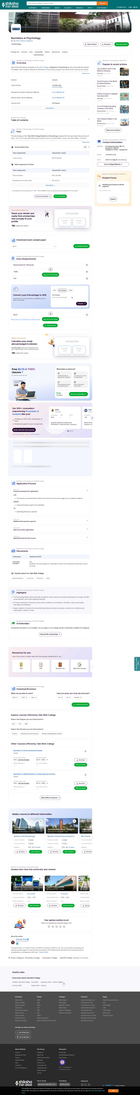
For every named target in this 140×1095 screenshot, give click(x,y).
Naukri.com (40, 1055)
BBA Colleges (63, 1008)
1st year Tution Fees (19, 757)
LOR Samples (107, 1010)
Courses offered (18, 893)
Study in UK (18, 1008)
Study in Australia (20, 1005)
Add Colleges (63, 1057)
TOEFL (43, 760)
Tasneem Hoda (21, 939)
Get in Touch (41, 1081)
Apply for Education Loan (88, 1000)
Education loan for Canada (88, 1015)
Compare (37, 851)
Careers (17, 1057)
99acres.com (40, 1062)
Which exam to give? (43, 1018)
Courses (24, 52)
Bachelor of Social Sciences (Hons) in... (61, 836)
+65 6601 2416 (110, 155)
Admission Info (51, 325)
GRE (38, 1002)
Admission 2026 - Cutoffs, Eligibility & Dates (55, 982)
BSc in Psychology (87, 836)
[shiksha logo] (24, 1082)
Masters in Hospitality (65, 1010)
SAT (38, 1013)
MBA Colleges (63, 1000)
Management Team (20, 1055)
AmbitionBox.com (42, 1068)
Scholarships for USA (87, 1002)
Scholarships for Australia (88, 1008)
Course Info (39, 52)
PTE (38, 1010)
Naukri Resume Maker (43, 1057)
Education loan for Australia (88, 1018)
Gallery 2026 (35, 985)
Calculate (80, 303)
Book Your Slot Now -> (78, 394)
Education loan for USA (87, 1013)
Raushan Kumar (101, 86)
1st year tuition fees (19, 897)
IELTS (38, 760)
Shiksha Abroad (41, 1070)
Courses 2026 (17, 985)
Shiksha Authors (19, 1060)
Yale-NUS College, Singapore (23, 41)
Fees (31, 52)
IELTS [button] (14, 246)
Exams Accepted (41, 757)
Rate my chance (121, 44)
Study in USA (19, 1000)
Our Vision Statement (21, 1068)
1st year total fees (19, 843)
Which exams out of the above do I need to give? (25, 319)
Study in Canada (19, 1002)
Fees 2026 (34, 982)
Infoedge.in (40, 1052)
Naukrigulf (40, 1060)
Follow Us (84, 1081)
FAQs (16, 1062)
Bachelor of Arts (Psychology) (24, 836)
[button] (90, 44)
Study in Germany (20, 1018)
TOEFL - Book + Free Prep (137, 664)
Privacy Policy (94, 1090)
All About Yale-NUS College (21, 982)
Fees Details (61, 196)
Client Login (62, 1052)
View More (49, 108)
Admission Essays (108, 1015)
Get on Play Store (24, 1032)
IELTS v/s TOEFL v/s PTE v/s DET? (46, 1020)
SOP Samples (107, 1005)
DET (38, 1008)
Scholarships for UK (86, 1010)
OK (113, 1091)
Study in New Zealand (21, 1010)
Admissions (56, 52)
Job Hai (39, 1073)
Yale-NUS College (42, 67)
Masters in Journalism (65, 1013)
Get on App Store (24, 1037)
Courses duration (19, 840)
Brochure (107, 44)
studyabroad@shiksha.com (48, 1084)
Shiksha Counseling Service (111, 1000)
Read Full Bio (43, 952)
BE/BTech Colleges (64, 1005)
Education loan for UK (87, 1020)
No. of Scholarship (41, 763)
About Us (17, 1052)
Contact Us (121, 7)
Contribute (63, 1081)
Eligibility (16, 847)
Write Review (65, 1084)
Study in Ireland (19, 1015)
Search (102, 3)
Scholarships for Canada (88, 1005)
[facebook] (82, 1084)
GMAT (38, 1000)
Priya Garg (100, 73)
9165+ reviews (35, 434)
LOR (104, 1008)
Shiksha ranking (17, 901)
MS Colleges (62, 1002)
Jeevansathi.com (42, 1065)
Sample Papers (82, 246)
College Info (15, 52)
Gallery (47, 52)
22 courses (31, 894)
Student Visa (106, 1013)
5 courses (64, 894)
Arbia (57, 410)
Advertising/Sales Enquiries (66, 1055)
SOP (104, 1002)
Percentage (56, 295)
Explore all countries (21, 1020)
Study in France (19, 1013)
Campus (65, 52)
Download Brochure (82, 704)
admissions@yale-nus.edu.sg (115, 160)
